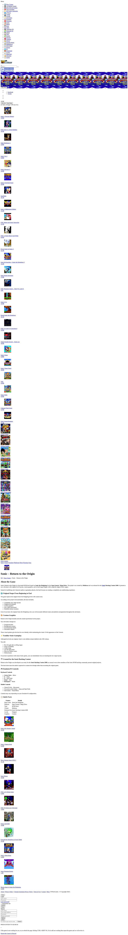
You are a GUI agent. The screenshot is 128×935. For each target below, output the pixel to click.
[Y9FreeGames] (6, 63)
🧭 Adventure (8, 17)
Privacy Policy (9, 892)
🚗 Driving (7, 37)
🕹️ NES (6, 34)
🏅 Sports (7, 57)
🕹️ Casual (7, 14)
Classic (6, 562)
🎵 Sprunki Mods (9, 42)
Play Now (3, 87)
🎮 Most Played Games (10, 8)
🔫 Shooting (7, 56)
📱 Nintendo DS (9, 29)
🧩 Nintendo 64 (8, 31)
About (2, 892)
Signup (3, 918)
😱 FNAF (7, 41)
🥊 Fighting (7, 39)
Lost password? (5, 902)
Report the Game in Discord (8, 933)
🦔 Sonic (6, 22)
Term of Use (37, 892)
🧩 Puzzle (7, 36)
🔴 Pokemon (7, 21)
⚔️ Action (7, 52)
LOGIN (3, 905)
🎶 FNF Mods (8, 46)
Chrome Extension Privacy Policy (23, 892)
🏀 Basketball (8, 51)
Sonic (2, 562)
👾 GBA (6, 27)
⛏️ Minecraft (8, 54)
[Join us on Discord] (7, 71)
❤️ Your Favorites (9, 9)
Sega (29, 562)
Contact (44, 892)
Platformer (17, 562)
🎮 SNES (7, 32)
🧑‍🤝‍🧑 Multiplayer (8, 44)
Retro (21, 562)
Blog (48, 892)
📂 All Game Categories (11, 11)
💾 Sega (6, 26)
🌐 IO (6, 49)
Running (25, 562)
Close (2, 895)
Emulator (10, 562)
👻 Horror (7, 47)
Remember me (6, 903)
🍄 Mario (7, 24)
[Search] (1, 65)
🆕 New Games (8, 4)
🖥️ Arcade (7, 16)
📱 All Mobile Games (10, 6)
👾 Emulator (7, 19)
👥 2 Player (7, 13)
